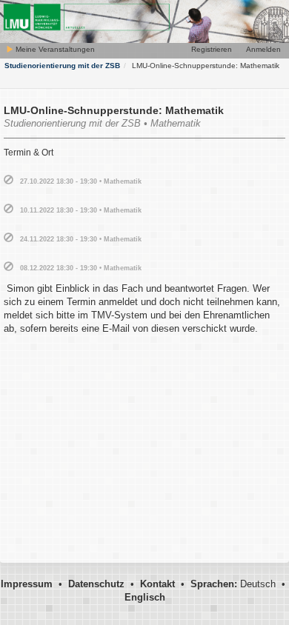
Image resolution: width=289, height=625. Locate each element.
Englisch (144, 597)
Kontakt (157, 583)
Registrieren (211, 49)
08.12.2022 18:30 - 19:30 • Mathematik (81, 268)
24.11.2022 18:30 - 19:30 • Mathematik (81, 239)
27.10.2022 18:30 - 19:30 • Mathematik (81, 181)
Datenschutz (96, 583)
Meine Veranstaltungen (54, 49)
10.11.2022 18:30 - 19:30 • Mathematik (81, 210)
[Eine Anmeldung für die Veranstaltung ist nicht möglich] (8, 180)
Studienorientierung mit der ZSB (62, 65)
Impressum (27, 583)
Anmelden (263, 49)
